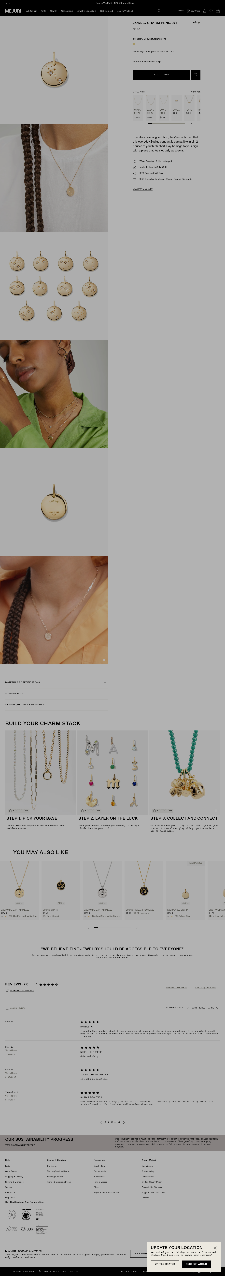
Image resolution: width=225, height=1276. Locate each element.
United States (165, 1264)
